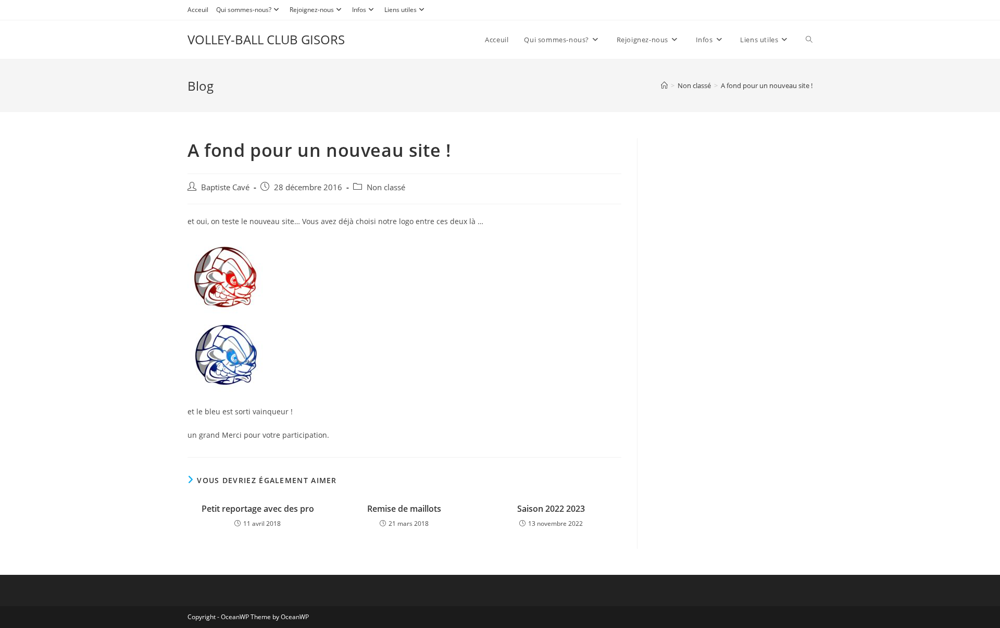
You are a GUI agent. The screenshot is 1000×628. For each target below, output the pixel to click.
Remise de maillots (404, 508)
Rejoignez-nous (312, 9)
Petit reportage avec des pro (258, 508)
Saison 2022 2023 (551, 508)
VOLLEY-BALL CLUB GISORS (266, 39)
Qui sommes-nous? (243, 9)
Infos (359, 9)
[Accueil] (664, 85)
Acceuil (198, 9)
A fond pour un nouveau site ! (767, 85)
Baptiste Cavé (225, 187)
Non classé (386, 187)
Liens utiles (400, 9)
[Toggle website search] (809, 39)
